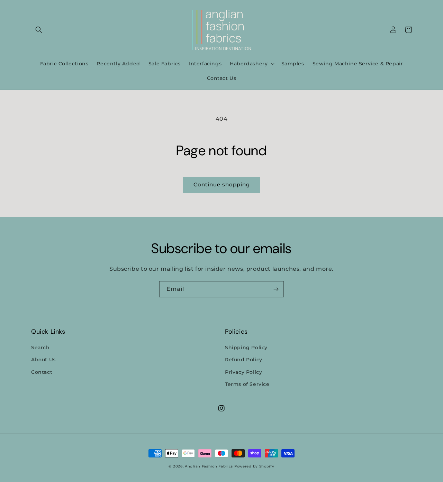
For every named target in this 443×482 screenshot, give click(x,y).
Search (40, 347)
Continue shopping (221, 184)
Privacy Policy (243, 372)
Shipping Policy (246, 347)
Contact (41, 372)
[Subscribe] (275, 289)
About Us (43, 359)
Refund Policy (243, 359)
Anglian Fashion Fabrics (209, 466)
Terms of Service (247, 384)
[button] (38, 29)
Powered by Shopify (254, 466)
